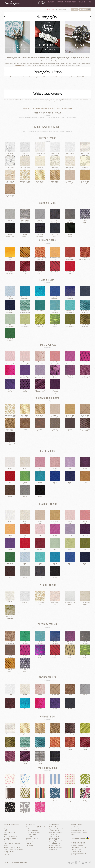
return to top (47, 115)
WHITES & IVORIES (24, 117)
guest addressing (9, 832)
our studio (74, 827)
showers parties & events (12, 847)
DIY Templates (31, 834)
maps (5, 834)
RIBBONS (64, 108)
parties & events (70, 2)
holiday (80, 2)
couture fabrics (54, 830)
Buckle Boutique (19, 65)
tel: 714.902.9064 (61, 9)
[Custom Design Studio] (41, 2)
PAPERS (70, 108)
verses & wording (54, 845)
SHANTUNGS (31, 132)
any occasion (8, 853)
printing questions (77, 849)
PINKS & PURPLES (66, 117)
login (75, 9)
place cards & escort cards (12, 843)
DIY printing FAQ (54, 843)
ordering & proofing (55, 840)
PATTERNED (69, 132)
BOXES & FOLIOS (27, 108)
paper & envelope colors (57, 829)
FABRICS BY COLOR (46, 108)
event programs (9, 840)
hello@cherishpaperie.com (59, 77)
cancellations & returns (79, 832)
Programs (60, 2)
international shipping (78, 853)
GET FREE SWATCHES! (78, 838)
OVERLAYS (38, 132)
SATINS (24, 132)
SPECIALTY (45, 132)
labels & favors (9, 855)
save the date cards (10, 836)
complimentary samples (79, 830)
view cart (85, 9)
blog (89, 2)
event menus (8, 842)
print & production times (79, 847)
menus (6, 830)
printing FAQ (53, 842)
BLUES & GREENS (55, 117)
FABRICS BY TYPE (56, 108)
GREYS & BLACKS (34, 117)
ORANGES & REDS (45, 117)
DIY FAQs (29, 836)
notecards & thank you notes (13, 849)
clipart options (54, 836)
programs (7, 829)
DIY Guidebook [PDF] (33, 832)
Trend (29, 65)
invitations (7, 827)
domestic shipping (77, 851)
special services (9, 851)
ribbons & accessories (56, 832)
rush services (75, 855)
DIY (85, 2)
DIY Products (30, 829)
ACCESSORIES (36, 108)
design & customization (56, 827)
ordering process (77, 829)
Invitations (51, 2)
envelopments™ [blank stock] (35, 827)
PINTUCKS (52, 132)
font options (53, 834)
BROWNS (73, 117)
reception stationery (10, 838)
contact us (50, 9)
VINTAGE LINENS (60, 132)
